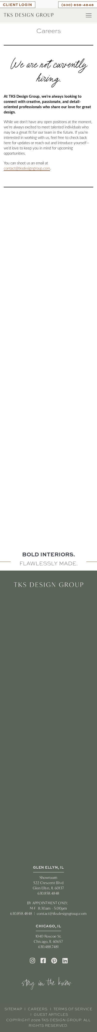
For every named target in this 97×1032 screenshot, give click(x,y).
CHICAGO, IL (48, 926)
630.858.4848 (48, 893)
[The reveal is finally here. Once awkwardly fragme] (48, 432)
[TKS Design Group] (28, 14)
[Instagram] (32, 961)
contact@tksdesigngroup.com (27, 168)
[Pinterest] (54, 961)
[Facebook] (43, 961)
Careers (37, 1009)
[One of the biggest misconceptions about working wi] (48, 315)
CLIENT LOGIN (17, 4)
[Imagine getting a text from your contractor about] (48, 256)
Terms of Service (73, 1009)
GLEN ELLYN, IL (48, 867)
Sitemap (13, 1009)
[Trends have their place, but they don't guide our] (48, 490)
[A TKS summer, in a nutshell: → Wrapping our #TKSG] (48, 373)
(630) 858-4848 (77, 4)
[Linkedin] (65, 961)
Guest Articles (51, 1014)
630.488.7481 (48, 946)
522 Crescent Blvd (48, 882)
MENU (89, 15)
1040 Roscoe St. (49, 936)
